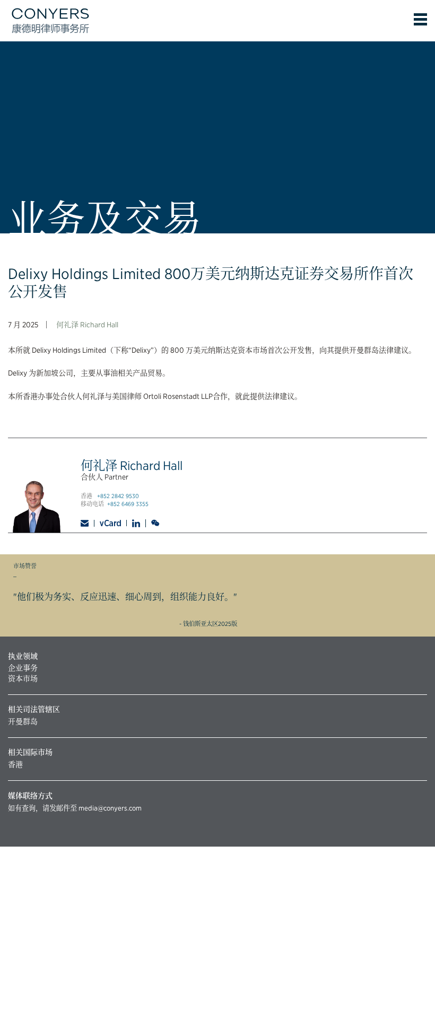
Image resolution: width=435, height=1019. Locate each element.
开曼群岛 (23, 721)
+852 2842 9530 (118, 496)
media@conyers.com (110, 808)
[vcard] (110, 523)
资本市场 (23, 678)
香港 (15, 764)
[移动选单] (420, 19)
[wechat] (156, 523)
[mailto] (87, 523)
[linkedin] (136, 523)
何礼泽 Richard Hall (87, 324)
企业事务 (23, 668)
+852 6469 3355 (128, 504)
